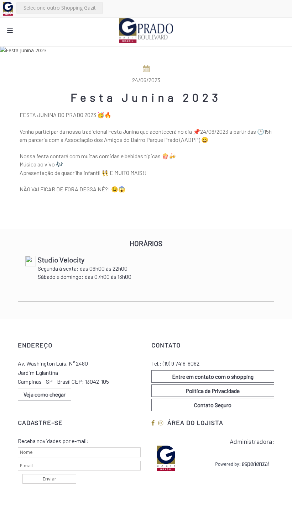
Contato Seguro (212, 405)
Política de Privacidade (213, 390)
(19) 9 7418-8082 (181, 363)
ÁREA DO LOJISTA (195, 422)
